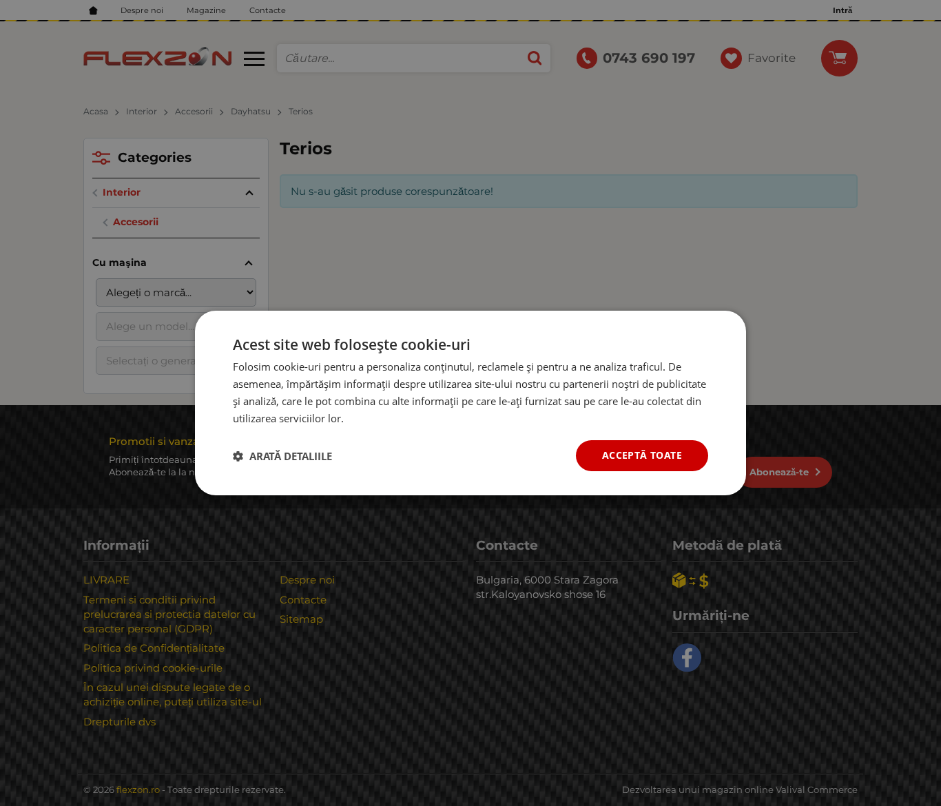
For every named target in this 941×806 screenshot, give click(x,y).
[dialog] (470, 403)
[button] (282, 456)
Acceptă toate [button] (642, 455)
